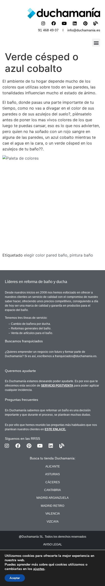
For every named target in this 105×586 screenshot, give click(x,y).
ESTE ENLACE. (55, 429)
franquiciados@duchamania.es (75, 356)
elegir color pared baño (45, 255)
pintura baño (81, 255)
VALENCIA (52, 513)
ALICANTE (52, 466)
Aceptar (15, 578)
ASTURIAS (52, 474)
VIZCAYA (53, 521)
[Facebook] (53, 23)
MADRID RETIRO (52, 506)
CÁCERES (52, 482)
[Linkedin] (74, 23)
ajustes (38, 569)
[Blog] (95, 23)
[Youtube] (64, 23)
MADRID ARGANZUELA (52, 498)
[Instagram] (43, 23)
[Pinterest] (85, 23)
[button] (96, 43)
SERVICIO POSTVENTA (57, 385)
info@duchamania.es (83, 30)
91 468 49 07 (48, 30)
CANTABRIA (52, 490)
